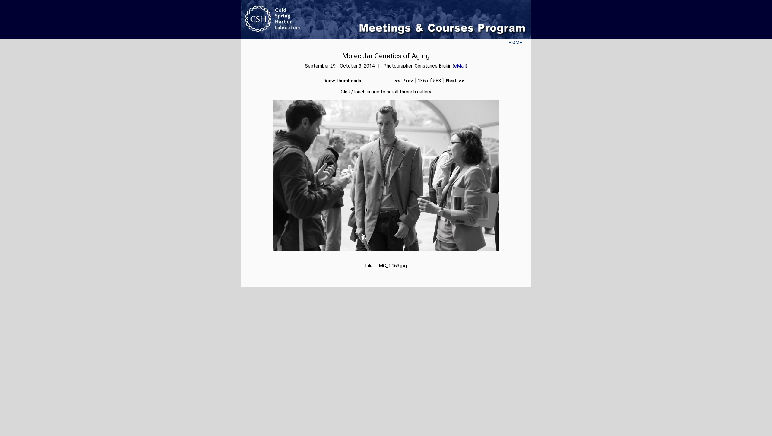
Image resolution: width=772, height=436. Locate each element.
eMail (460, 66)
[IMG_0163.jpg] (386, 249)
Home (516, 42)
